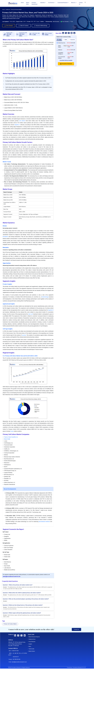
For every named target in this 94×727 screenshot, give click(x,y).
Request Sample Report (46, 378)
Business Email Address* (35, 357)
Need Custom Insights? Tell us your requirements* (40, 367)
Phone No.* (32, 362)
